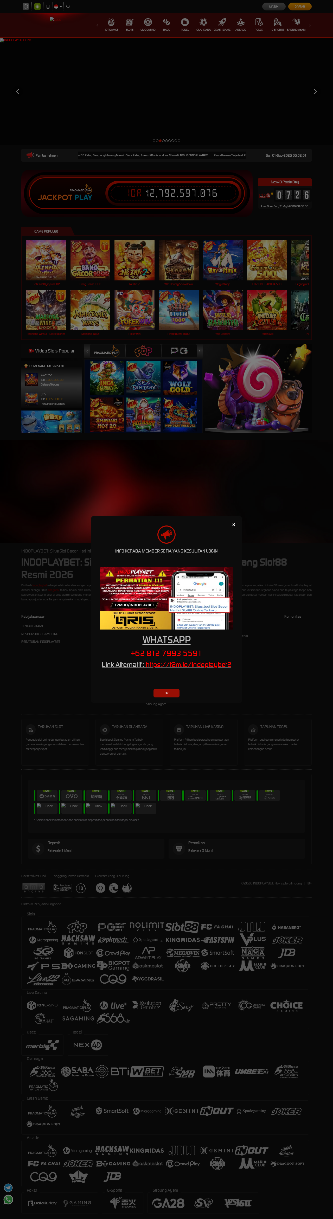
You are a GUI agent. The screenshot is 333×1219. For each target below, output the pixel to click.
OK (167, 693)
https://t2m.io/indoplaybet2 (188, 664)
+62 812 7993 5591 (166, 653)
